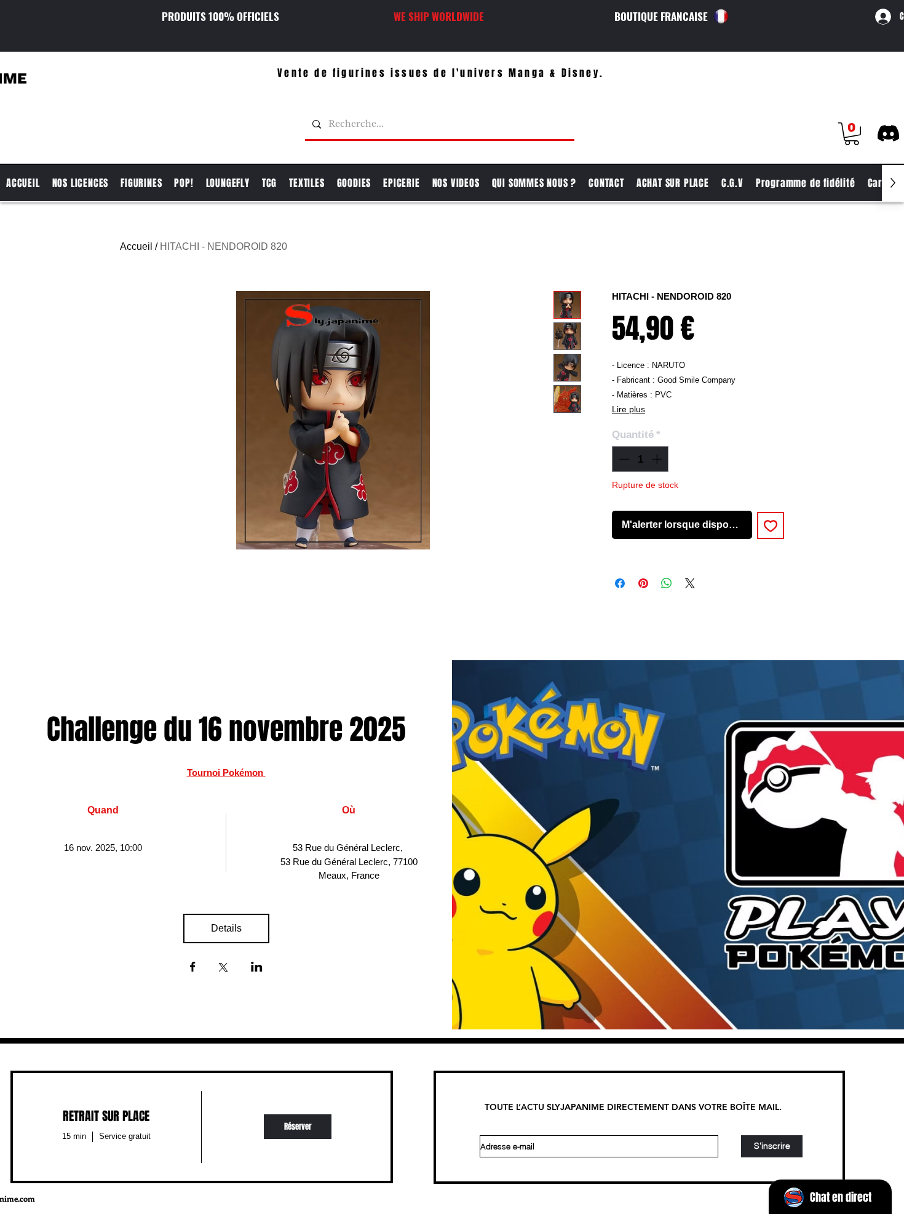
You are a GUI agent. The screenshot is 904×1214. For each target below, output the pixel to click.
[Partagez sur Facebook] (620, 583)
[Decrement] (623, 459)
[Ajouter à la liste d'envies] (770, 525)
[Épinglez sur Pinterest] (643, 583)
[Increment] (658, 459)
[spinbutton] (640, 459)
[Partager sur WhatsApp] (666, 583)
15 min (74, 1136)
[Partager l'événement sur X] (223, 968)
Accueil (136, 246)
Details (226, 928)
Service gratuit (125, 1136)
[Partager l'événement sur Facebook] (193, 968)
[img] (297, 1127)
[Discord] (888, 133)
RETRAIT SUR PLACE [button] (106, 1116)
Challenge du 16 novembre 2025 (226, 729)
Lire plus (628, 409)
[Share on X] (690, 583)
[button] (851, 133)
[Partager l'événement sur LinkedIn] (257, 968)
